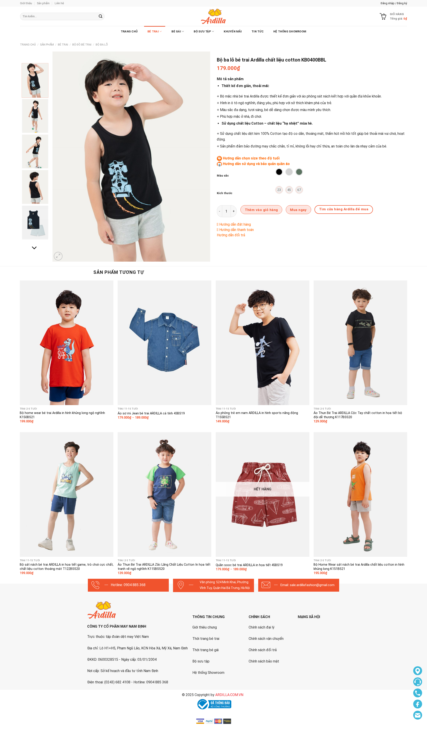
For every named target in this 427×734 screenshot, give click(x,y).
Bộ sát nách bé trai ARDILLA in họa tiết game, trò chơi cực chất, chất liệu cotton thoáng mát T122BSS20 (66, 567)
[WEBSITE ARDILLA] (213, 16)
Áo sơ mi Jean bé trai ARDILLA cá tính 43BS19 (151, 413)
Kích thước (224, 193)
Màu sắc (223, 175)
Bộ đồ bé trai (81, 44)
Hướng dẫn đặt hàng (235, 224)
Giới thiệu (26, 3)
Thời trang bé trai (205, 639)
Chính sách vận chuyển (266, 639)
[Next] (201, 156)
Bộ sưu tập (202, 31)
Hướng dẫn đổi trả (231, 235)
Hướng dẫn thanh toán (236, 230)
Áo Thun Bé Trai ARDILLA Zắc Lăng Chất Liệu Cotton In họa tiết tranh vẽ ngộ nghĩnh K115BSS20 (164, 567)
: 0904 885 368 (133, 585)
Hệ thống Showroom (208, 672)
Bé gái (176, 31)
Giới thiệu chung (204, 627)
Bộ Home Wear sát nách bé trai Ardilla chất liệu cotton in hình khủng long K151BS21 (359, 567)
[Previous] (61, 156)
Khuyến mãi (233, 31)
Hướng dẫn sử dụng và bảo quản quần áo (256, 164)
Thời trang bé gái (205, 650)
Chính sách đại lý (261, 627)
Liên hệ (59, 3)
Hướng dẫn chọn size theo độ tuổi (251, 158)
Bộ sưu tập (200, 661)
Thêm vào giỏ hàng (261, 210)
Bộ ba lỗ (102, 44)
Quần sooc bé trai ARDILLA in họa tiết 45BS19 (249, 565)
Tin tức (258, 31)
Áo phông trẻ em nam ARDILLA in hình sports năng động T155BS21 (257, 415)
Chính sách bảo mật (264, 661)
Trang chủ (129, 31)
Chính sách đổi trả (263, 650)
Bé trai (153, 31)
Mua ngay (298, 210)
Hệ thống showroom (289, 31)
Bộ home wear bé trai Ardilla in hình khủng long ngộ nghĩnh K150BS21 (62, 415)
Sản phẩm (43, 3)
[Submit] (100, 16)
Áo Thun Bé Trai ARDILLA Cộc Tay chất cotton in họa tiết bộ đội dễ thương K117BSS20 (358, 415)
